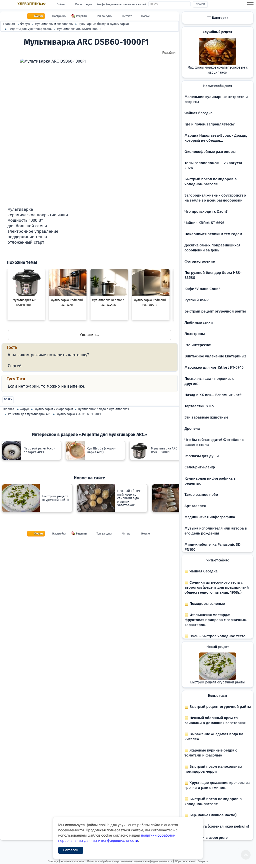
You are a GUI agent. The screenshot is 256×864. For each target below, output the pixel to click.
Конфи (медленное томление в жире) (121, 4)
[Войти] (10, 253)
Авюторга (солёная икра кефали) (218, 826)
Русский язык (196, 300)
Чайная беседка (198, 113)
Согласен (70, 850)
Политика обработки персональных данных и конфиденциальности (129, 861)
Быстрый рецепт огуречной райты (215, 311)
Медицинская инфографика (209, 517)
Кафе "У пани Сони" (202, 289)
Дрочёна (192, 428)
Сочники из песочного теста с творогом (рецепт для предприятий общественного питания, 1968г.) (216, 587)
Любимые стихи (198, 322)
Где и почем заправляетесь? (209, 124)
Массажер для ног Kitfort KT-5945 (214, 367)
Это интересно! (197, 345)
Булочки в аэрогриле (208, 837)
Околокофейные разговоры (210, 151)
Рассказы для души (201, 456)
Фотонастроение (199, 261)
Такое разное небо (201, 494)
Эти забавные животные (206, 417)
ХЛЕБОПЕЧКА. (32, 4)
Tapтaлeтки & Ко (199, 406)
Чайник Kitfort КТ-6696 (204, 222)
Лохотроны (194, 333)
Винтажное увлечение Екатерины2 (215, 356)
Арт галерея (195, 506)
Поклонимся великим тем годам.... (215, 234)
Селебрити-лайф (199, 467)
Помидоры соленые (206, 603)
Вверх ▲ (203, 861)
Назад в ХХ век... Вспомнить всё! (213, 395)
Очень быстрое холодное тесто (217, 636)
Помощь (53, 861)
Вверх (8, 399)
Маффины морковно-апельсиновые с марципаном (218, 70)
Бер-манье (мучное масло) (212, 815)
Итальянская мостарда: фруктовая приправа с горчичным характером (215, 620)
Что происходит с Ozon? (206, 211)
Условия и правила (72, 861)
